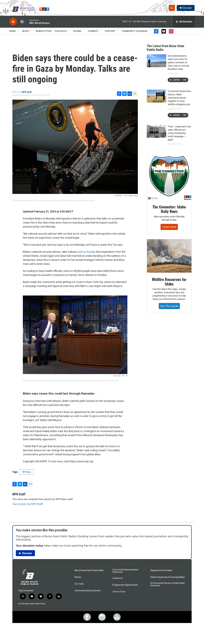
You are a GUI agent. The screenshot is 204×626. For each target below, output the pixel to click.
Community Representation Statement (125, 571)
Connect (93, 31)
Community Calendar (135, 31)
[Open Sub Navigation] (18, 31)
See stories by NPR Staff (27, 504)
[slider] (26, 21)
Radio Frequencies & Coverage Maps (167, 577)
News (12, 31)
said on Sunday (86, 251)
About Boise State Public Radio (89, 570)
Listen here (169, 227)
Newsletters (44, 31)
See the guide (169, 306)
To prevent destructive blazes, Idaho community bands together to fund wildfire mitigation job (179, 98)
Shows (77, 31)
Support (110, 31)
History (78, 577)
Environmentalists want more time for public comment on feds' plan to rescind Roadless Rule (178, 62)
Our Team (79, 584)
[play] (13, 21)
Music (25, 31)
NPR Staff (27, 92)
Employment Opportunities (125, 585)
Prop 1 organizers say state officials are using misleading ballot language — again (179, 133)
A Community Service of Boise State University (167, 584)
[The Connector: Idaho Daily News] (169, 178)
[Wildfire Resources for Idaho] (169, 256)
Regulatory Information (161, 570)
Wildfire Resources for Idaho (169, 281)
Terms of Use (118, 592)
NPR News (26, 471)
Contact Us (117, 578)
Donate (187, 7)
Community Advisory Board (87, 590)
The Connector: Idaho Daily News (169, 209)
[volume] (22, 21)
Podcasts (61, 31)
